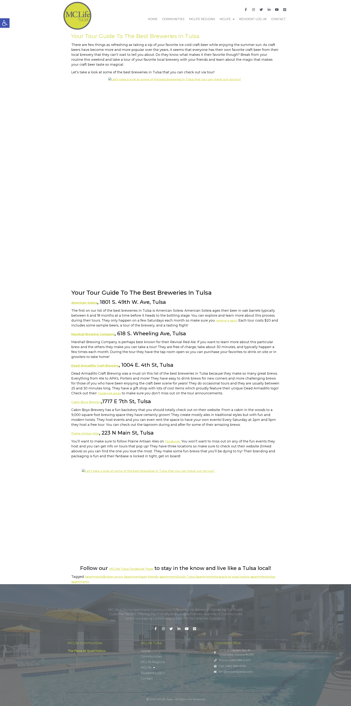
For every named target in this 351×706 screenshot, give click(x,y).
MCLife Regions (202, 19)
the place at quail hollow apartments (241, 577)
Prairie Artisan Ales (85, 433)
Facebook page (109, 393)
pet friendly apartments (159, 577)
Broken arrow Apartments (122, 577)
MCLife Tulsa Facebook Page (131, 569)
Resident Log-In (253, 19)
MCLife (225, 19)
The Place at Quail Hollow (87, 651)
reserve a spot (226, 320)
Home (153, 19)
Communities (173, 19)
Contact (278, 19)
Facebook (172, 441)
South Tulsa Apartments (195, 577)
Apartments (94, 577)
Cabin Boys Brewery (86, 402)
